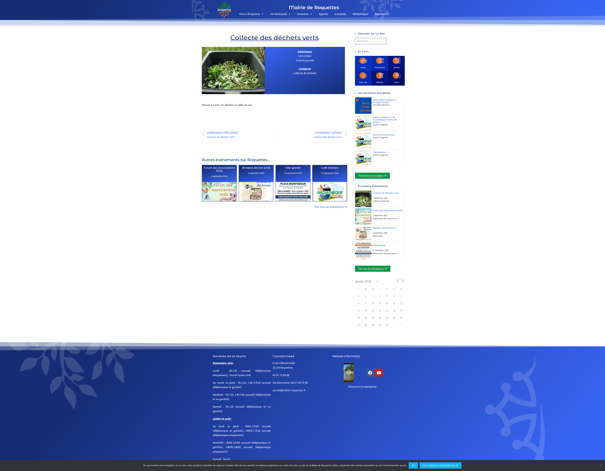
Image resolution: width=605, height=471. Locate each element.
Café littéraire (329, 167)
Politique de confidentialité (440, 465)
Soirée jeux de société (384, 135)
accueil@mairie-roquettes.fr (289, 390)
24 (387, 317)
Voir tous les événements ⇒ (331, 207)
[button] (372, 176)
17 (387, 310)
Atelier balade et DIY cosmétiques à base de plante (385, 119)
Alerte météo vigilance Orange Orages (384, 101)
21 (366, 317)
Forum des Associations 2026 (219, 169)
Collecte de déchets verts (386, 193)
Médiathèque (360, 14)
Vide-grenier (293, 167)
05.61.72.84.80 (281, 375)
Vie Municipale (278, 14)
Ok (413, 465)
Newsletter (381, 14)
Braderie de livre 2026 (256, 167)
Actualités (340, 14)
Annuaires (303, 14)
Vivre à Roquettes (249, 14)
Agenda (323, 14)
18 (394, 310)
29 (373, 324)
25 (394, 317)
